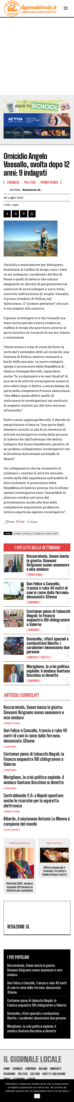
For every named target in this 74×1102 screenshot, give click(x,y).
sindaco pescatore (47, 533)
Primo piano (35, 574)
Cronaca (13, 182)
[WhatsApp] (32, 213)
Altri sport (12, 830)
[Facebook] (7, 213)
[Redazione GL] (7, 190)
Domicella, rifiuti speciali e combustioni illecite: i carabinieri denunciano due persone (48, 645)
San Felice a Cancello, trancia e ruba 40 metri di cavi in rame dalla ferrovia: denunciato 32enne (48, 590)
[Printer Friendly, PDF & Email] (21, 523)
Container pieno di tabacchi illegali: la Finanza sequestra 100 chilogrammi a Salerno (48, 618)
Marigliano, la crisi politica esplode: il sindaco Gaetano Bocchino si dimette (48, 671)
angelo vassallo (23, 533)
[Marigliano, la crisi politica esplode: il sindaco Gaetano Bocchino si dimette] (14, 673)
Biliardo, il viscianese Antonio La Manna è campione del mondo (37, 821)
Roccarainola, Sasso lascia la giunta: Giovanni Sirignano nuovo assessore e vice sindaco (48, 563)
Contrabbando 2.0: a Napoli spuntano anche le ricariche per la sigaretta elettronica (33, 800)
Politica (30, 182)
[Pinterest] (23, 213)
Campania (33, 602)
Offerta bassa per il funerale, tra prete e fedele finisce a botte (54, 871)
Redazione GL (31, 189)
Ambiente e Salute (38, 657)
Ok (37, 1096)
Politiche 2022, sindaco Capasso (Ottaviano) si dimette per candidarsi (19, 887)
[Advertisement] (37, 56)
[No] (69, 1091)
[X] (15, 213)
